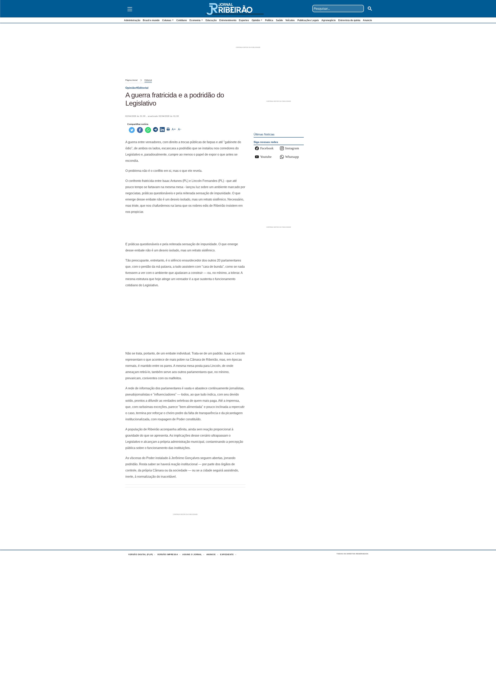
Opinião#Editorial (136, 87)
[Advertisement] (185, 228)
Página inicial (131, 80)
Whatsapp (292, 157)
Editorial (148, 80)
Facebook (267, 148)
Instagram (292, 148)
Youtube (266, 157)
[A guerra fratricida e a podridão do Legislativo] (155, 130)
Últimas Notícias (264, 134)
